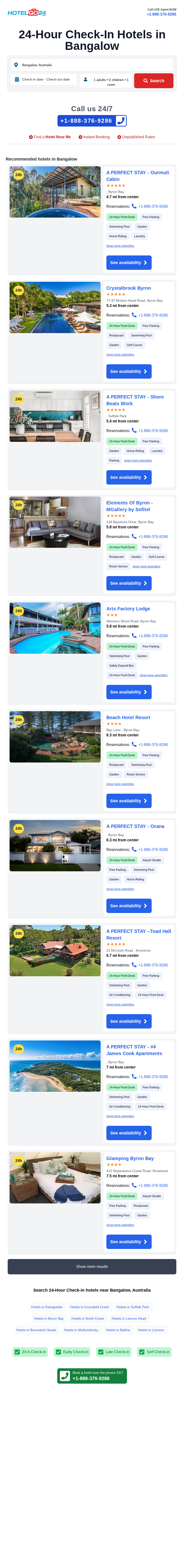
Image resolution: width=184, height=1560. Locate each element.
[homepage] (27, 12)
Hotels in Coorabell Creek (89, 1307)
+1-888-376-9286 (161, 14)
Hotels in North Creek (87, 1318)
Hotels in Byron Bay (49, 1318)
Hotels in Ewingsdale (47, 1307)
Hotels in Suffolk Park (133, 1307)
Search (157, 80)
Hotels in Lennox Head (129, 1318)
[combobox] (97, 65)
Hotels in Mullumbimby (81, 1330)
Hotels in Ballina (118, 1330)
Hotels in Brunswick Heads (36, 1330)
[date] (17, 79)
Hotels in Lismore (151, 1330)
